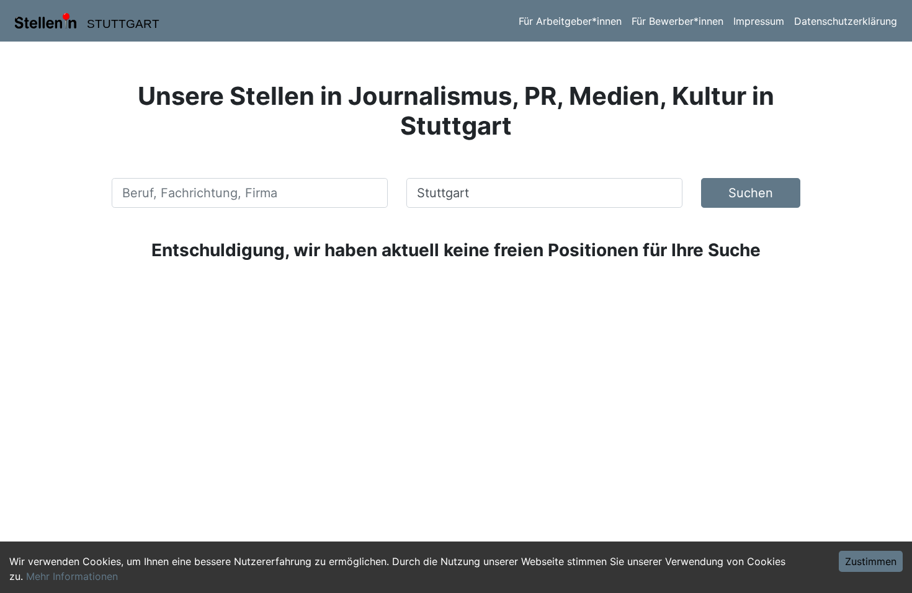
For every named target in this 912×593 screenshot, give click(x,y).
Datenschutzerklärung (845, 21)
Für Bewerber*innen (677, 21)
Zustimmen (870, 561)
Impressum (758, 21)
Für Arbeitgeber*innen (570, 21)
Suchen (750, 192)
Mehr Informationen (72, 576)
